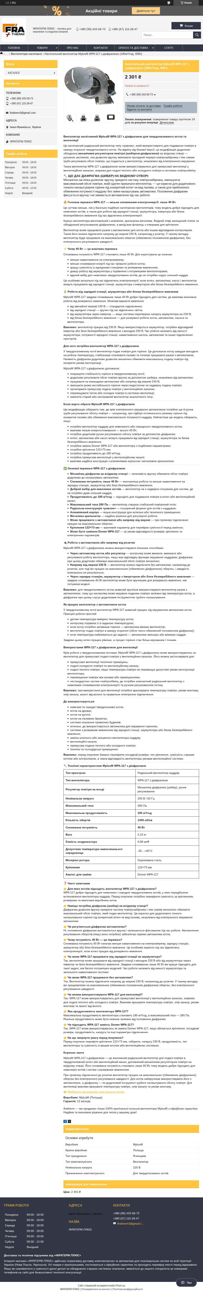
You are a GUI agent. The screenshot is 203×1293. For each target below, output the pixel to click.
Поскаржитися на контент (96, 1289)
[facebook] (65, 1122)
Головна (14, 47)
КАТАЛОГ (14, 72)
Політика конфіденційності (128, 1289)
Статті (168, 47)
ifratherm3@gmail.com (23, 112)
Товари (42, 47)
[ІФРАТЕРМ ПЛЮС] (14, 40)
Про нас (73, 47)
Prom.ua (120, 1285)
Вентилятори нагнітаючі (26, 53)
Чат (189, 1282)
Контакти (100, 47)
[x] (69, 1122)
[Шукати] (197, 35)
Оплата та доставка (133, 47)
